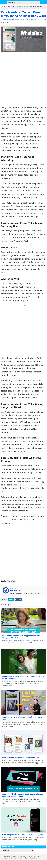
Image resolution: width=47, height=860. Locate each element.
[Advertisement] (23, 80)
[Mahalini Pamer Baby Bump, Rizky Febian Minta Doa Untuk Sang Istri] (23, 661)
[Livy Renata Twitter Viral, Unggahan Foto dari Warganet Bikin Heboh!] (23, 620)
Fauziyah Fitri (9, 20)
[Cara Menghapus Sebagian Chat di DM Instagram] (23, 820)
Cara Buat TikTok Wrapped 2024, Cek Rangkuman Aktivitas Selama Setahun (22, 795)
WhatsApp (11, 581)
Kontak (13, 858)
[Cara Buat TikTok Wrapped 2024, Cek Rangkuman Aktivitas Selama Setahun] (23, 779)
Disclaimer (33, 858)
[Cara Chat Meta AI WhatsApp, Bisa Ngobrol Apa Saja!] (23, 702)
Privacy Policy (23, 858)
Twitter (11, 599)
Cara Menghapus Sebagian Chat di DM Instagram (22, 835)
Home (3, 6)
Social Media (10, 6)
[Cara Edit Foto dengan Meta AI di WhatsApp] (23, 742)
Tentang (5, 858)
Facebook (18, 599)
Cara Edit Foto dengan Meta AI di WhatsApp (20, 758)
